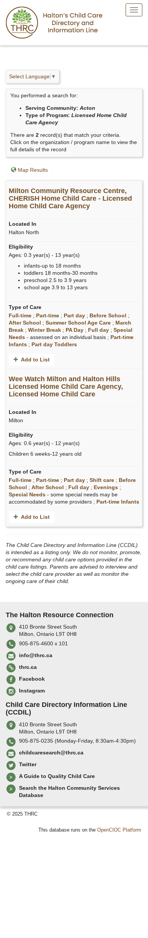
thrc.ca (28, 667)
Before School (108, 315)
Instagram (32, 691)
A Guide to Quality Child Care (57, 776)
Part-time (47, 315)
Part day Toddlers (54, 344)
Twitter (27, 764)
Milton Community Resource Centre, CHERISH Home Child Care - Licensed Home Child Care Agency (70, 198)
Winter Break (44, 330)
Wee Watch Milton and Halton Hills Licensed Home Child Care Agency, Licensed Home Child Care (66, 386)
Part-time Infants (117, 502)
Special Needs (27, 494)
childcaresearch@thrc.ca (51, 752)
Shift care (102, 480)
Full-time (20, 315)
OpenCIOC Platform (119, 830)
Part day (74, 315)
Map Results (32, 170)
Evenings (106, 487)
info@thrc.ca (35, 655)
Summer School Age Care (78, 323)
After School (25, 323)
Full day (98, 330)
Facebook (32, 679)
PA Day (74, 330)
